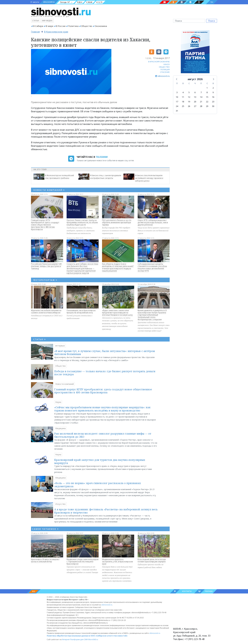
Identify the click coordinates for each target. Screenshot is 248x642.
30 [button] (213, 106)
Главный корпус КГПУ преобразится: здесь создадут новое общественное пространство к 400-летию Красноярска (45, 225)
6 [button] (195, 92)
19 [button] (189, 101)
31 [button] (177, 110)
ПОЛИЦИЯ (165, 69)
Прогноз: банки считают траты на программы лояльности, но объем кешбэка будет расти (82, 222)
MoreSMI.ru (93, 639)
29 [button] (207, 106)
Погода (63, 2)
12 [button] (189, 97)
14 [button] (201, 97)
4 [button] (183, 92)
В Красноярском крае (56, 31)
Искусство (60, 504)
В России (60, 26)
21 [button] (201, 101)
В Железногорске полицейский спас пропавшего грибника (59, 176)
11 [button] (183, 97)
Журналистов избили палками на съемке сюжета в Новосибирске (46, 311)
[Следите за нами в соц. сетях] (164, 2)
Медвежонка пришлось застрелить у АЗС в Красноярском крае (117, 561)
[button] (177, 79)
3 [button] (177, 92)
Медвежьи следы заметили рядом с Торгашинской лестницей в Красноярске (82, 561)
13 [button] (195, 97)
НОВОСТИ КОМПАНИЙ (49, 189)
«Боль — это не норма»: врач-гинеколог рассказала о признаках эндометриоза (97, 484)
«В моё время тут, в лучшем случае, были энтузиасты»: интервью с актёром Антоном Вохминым (104, 352)
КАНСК (167, 64)
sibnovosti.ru (106, 605)
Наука (58, 402)
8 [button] (207, 92)
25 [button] (183, 106)
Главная (35, 31)
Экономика (101, 26)
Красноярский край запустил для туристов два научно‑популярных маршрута (99, 461)
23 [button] (213, 101)
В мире (49, 26)
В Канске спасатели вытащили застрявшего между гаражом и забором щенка (149, 178)
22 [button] (207, 101)
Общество (86, 26)
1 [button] (207, 87)
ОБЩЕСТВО (164, 67)
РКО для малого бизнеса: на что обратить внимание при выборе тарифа (116, 222)
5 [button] (189, 92)
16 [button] (213, 97)
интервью (60, 345)
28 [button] (201, 106)
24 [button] (177, 106)
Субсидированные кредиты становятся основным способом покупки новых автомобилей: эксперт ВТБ (152, 267)
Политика (73, 26)
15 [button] (207, 97)
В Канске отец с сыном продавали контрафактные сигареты (105, 176)
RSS (33, 591)
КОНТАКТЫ (187, 591)
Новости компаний (64, 384)
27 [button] (195, 106)
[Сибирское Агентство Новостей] (61, 11)
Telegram (102, 156)
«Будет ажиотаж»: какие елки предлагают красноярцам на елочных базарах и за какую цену (117, 312)
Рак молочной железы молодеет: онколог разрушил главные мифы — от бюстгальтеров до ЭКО (102, 435)
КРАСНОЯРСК (49, 2)
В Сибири (38, 26)
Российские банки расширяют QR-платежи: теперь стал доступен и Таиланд (46, 266)
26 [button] (189, 106)
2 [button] (213, 87)
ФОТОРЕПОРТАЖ (45, 280)
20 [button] (195, 101)
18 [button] (183, 101)
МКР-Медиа (47, 20)
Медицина (60, 428)
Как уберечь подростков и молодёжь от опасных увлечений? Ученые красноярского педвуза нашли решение (118, 267)
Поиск (211, 20)
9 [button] (213, 92)
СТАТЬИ (39, 339)
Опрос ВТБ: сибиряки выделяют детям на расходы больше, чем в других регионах (153, 222)
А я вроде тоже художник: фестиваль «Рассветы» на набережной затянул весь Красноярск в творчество (106, 511)
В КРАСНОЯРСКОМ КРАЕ (159, 61)
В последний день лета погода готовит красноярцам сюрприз (152, 560)
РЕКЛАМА (209, 591)
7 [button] (201, 92)
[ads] (195, 52)
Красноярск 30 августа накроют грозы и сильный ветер (45, 560)
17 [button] (177, 101)
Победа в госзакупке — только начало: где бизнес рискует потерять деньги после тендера (104, 373)
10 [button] (177, 97)
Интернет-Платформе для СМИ (75, 639)
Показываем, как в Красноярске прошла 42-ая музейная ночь (81, 311)
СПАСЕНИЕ (165, 72)
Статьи (35, 20)
